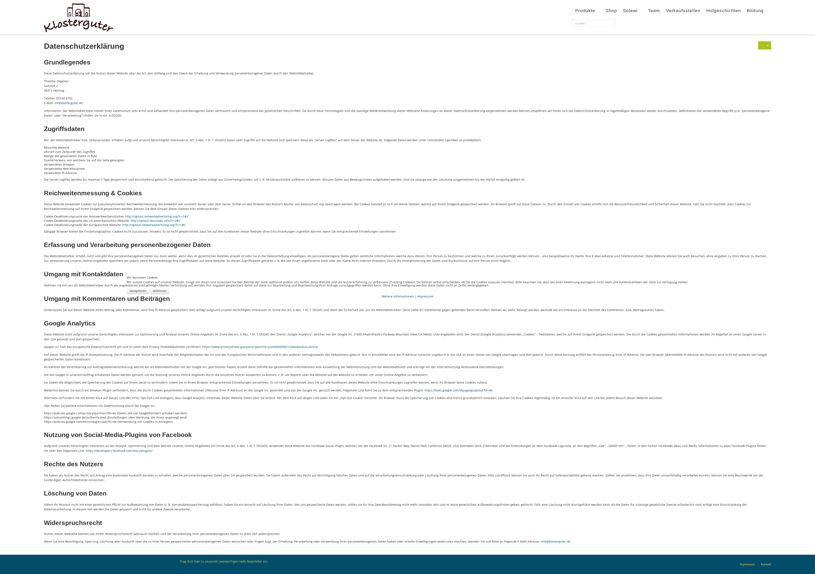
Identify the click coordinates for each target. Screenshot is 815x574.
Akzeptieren (137, 291)
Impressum (425, 296)
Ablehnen (160, 291)
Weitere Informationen (398, 296)
